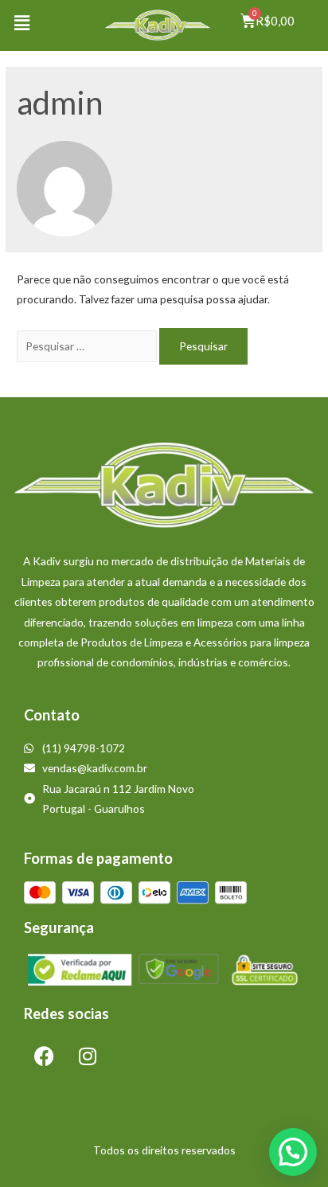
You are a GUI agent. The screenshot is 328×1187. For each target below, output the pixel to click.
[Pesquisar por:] (88, 346)
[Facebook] (44, 1056)
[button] (21, 22)
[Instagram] (87, 1056)
